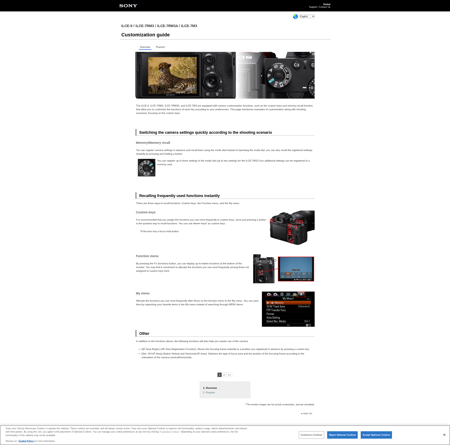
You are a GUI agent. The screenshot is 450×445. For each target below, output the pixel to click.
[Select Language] (296, 16)
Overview (145, 47)
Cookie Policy (26, 441)
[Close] (444, 435)
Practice (160, 47)
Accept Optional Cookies (376, 435)
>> (229, 374)
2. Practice (209, 392)
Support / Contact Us (319, 7)
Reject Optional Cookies (342, 435)
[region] (225, 435)
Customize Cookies (311, 435)
